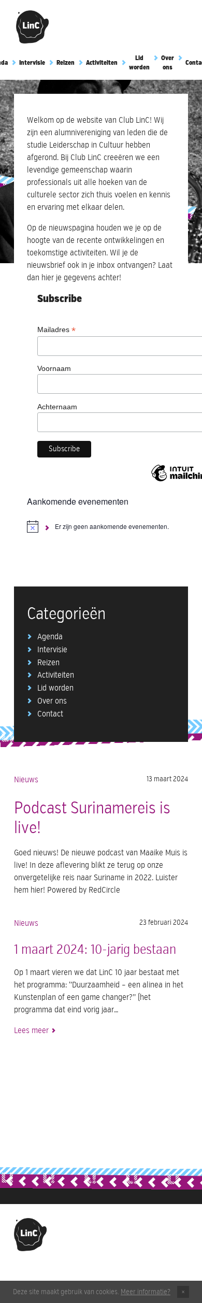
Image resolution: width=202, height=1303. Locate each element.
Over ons (52, 701)
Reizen (65, 63)
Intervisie (32, 63)
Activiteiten (102, 63)
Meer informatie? (145, 1292)
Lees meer (31, 1031)
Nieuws (26, 780)
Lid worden (55, 688)
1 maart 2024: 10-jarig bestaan (95, 950)
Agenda (50, 637)
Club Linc (32, 27)
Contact (50, 714)
